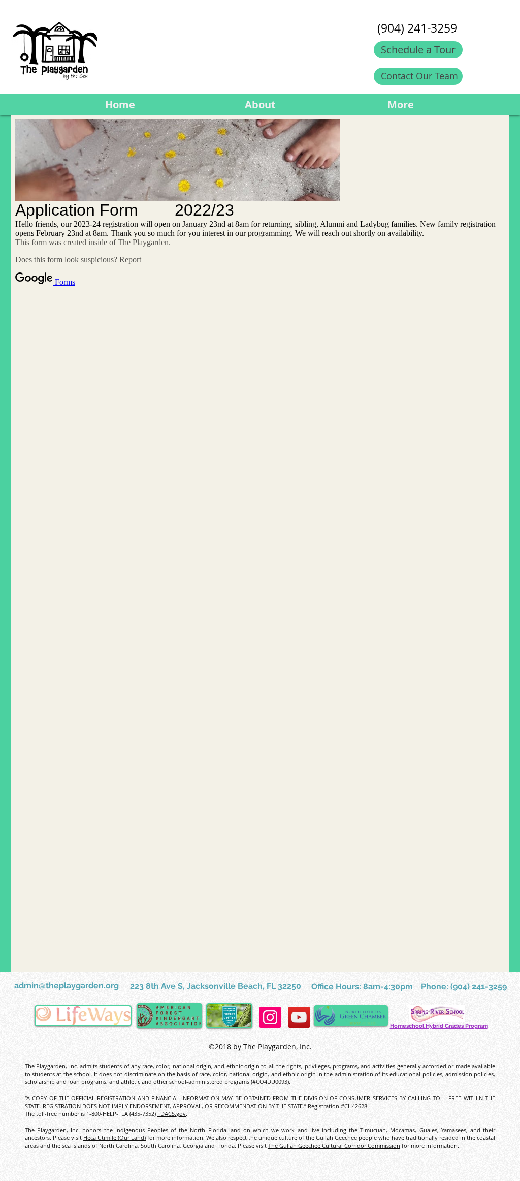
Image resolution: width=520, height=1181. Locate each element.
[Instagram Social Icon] (270, 1017)
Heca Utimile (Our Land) (114, 1137)
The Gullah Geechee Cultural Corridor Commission (334, 1145)
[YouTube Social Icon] (299, 1017)
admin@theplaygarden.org (66, 985)
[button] (260, 104)
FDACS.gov (171, 1113)
